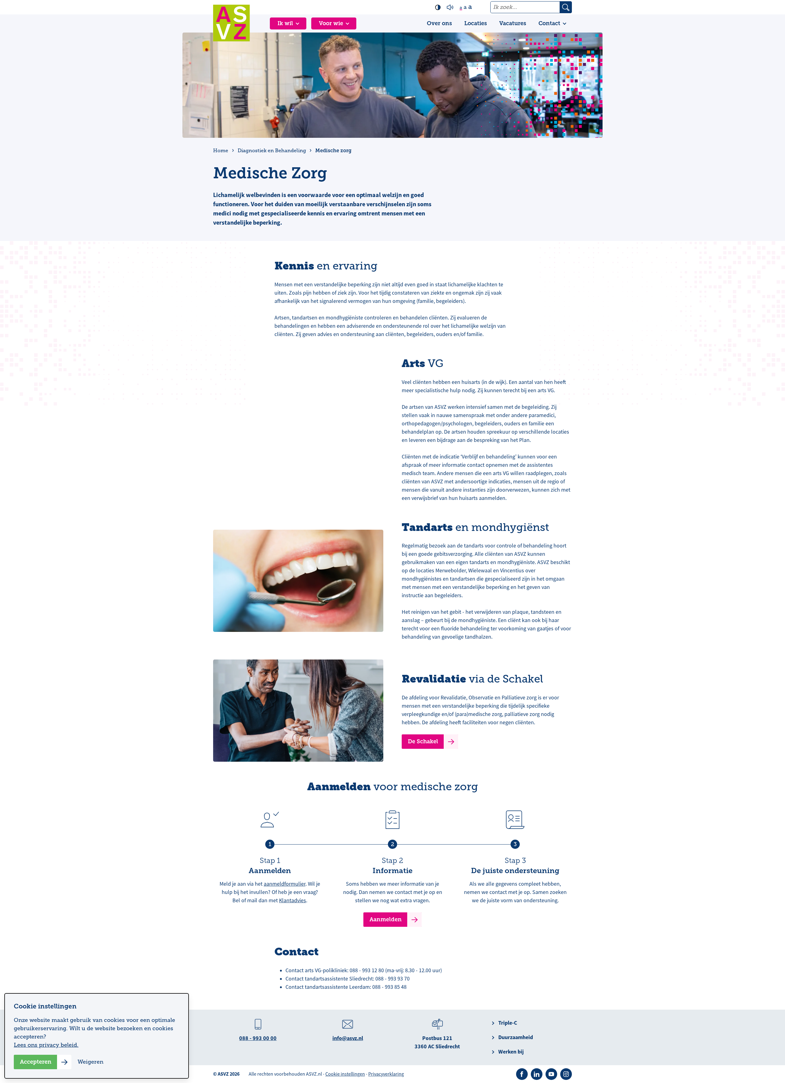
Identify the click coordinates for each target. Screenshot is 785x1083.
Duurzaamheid (515, 1037)
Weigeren (90, 1062)
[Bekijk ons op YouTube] (551, 1074)
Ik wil (285, 23)
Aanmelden (386, 919)
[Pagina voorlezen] (450, 7)
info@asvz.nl (347, 1038)
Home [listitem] (221, 150)
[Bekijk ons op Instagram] (566, 1074)
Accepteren (36, 1062)
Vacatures (512, 23)
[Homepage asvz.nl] (231, 23)
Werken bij (511, 1051)
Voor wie (331, 23)
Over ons (439, 23)
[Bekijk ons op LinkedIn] (536, 1074)
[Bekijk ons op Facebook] (522, 1074)
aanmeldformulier (284, 883)
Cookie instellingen (345, 1074)
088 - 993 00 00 (258, 1038)
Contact (549, 23)
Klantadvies (292, 900)
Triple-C (507, 1023)
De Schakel (423, 741)
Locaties (475, 23)
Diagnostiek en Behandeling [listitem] (271, 150)
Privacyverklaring (386, 1074)
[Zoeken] (566, 7)
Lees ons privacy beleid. (46, 1045)
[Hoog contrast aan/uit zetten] (438, 7)
